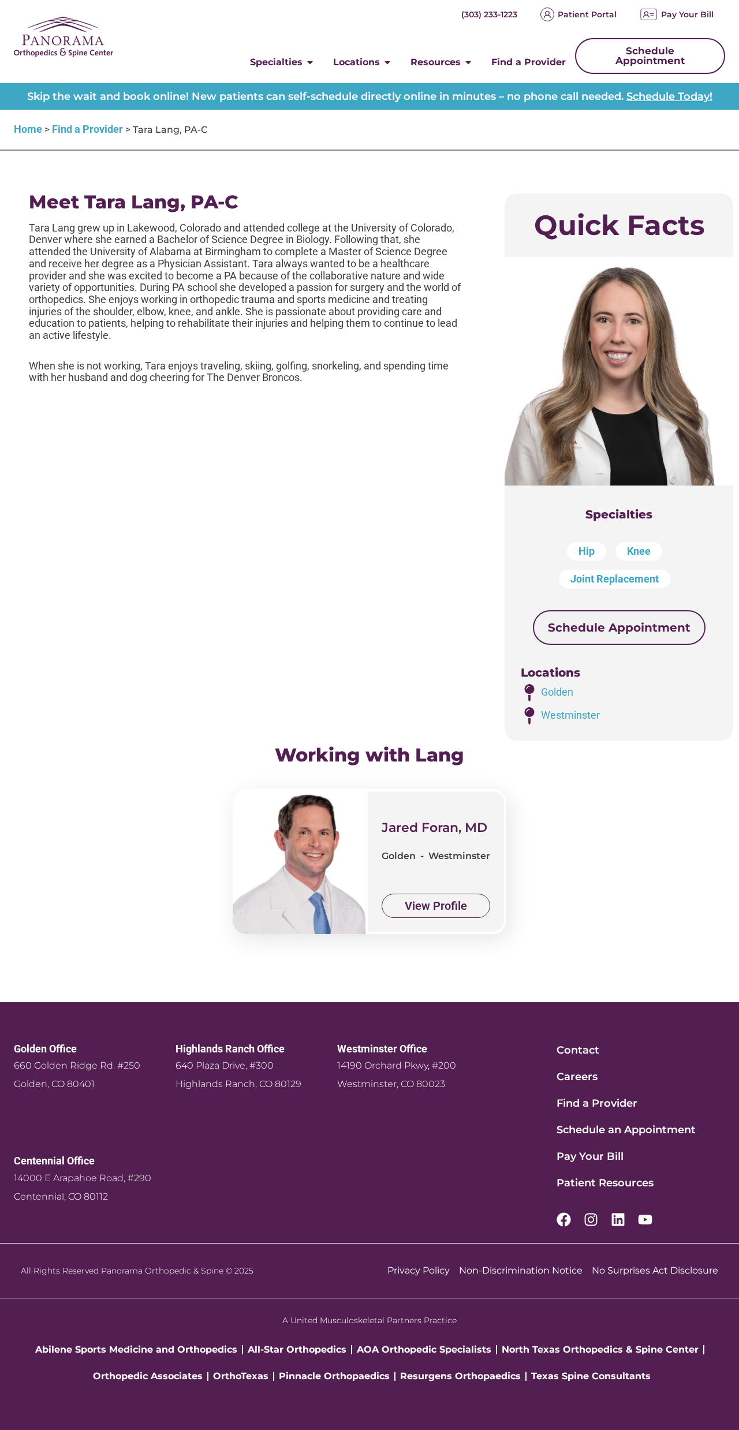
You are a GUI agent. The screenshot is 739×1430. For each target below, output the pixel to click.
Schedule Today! (669, 96)
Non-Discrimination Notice (521, 1270)
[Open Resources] (468, 62)
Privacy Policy (418, 1270)
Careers (577, 1076)
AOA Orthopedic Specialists (424, 1349)
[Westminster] (529, 716)
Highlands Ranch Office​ (230, 1049)
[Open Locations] (387, 62)
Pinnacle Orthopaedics (334, 1376)
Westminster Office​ (382, 1049)
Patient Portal (587, 14)
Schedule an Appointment (626, 1129)
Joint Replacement (614, 579)
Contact (578, 1050)
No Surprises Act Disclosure (655, 1270)
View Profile (436, 906)
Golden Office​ (45, 1049)
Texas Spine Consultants (591, 1376)
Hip (586, 551)
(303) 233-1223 (489, 14)
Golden (557, 692)
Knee (639, 551)
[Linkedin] (618, 1219)
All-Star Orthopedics (297, 1349)
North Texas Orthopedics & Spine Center (600, 1349)
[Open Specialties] (310, 62)
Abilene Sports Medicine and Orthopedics (136, 1349)
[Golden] (529, 692)
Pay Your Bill (687, 14)
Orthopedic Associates (148, 1376)
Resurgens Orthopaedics (460, 1376)
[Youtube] (645, 1219)
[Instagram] (591, 1219)
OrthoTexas (240, 1376)
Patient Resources (605, 1183)
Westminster (570, 715)
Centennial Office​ (54, 1161)
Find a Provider (87, 129)
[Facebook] (564, 1219)
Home (28, 129)
